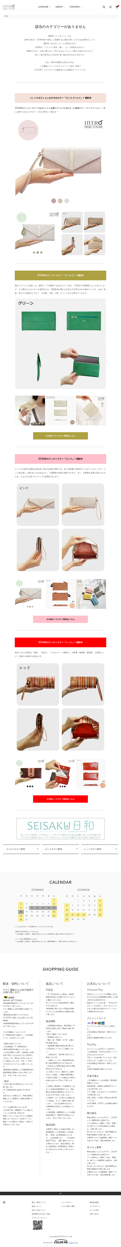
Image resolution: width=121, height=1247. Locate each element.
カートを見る (94, 1210)
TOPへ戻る (60, 1193)
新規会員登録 (94, 1202)
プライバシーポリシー (39, 1218)
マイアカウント (95, 1206)
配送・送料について (39, 1202)
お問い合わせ (94, 1214)
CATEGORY (43, 7)
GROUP (59, 7)
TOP (6, 16)
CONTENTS (74, 7)
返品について (36, 1206)
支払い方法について (39, 1210)
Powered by (48, 1242)
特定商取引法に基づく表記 (41, 1214)
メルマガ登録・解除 (68, 1206)
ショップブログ (66, 1202)
